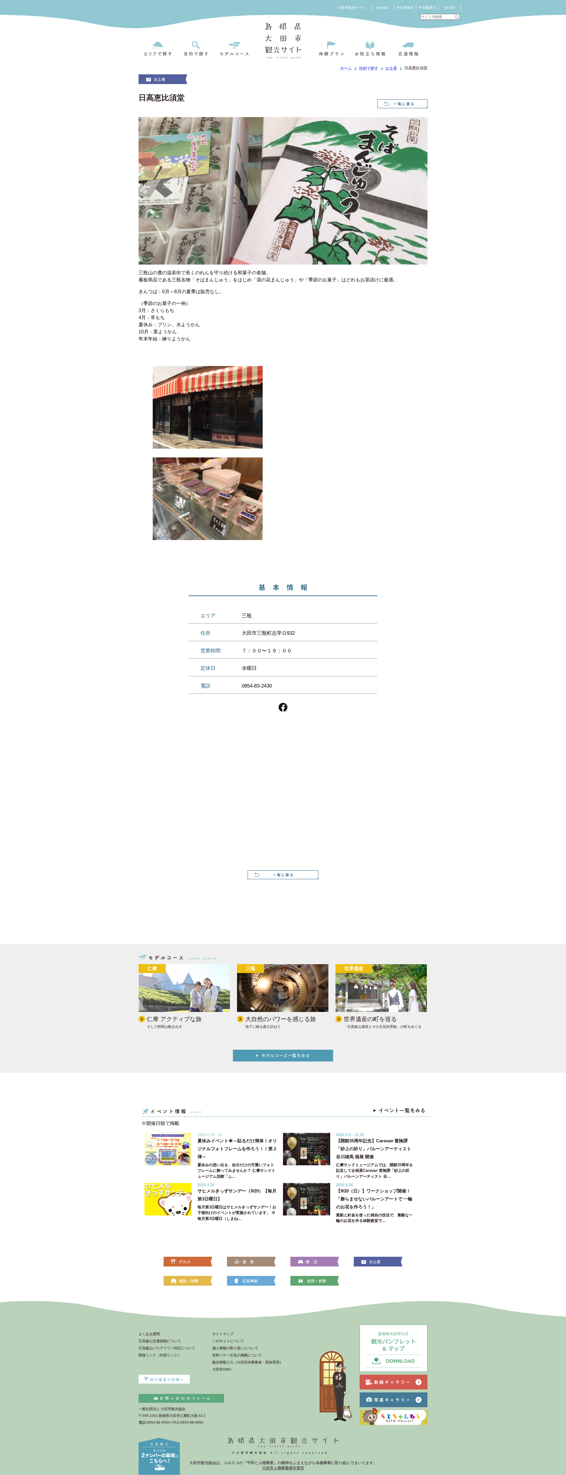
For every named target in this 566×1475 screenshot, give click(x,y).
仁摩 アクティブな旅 (174, 1019)
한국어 (450, 8)
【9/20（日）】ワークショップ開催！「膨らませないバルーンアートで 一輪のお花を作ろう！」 (374, 1198)
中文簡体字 (405, 8)
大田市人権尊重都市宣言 (283, 1468)
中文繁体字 (427, 8)
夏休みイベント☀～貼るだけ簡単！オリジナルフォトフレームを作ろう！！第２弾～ (237, 1148)
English (382, 8)
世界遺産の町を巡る (370, 1019)
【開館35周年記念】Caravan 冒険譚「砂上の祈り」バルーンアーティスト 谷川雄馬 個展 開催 (373, 1148)
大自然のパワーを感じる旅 (280, 1019)
